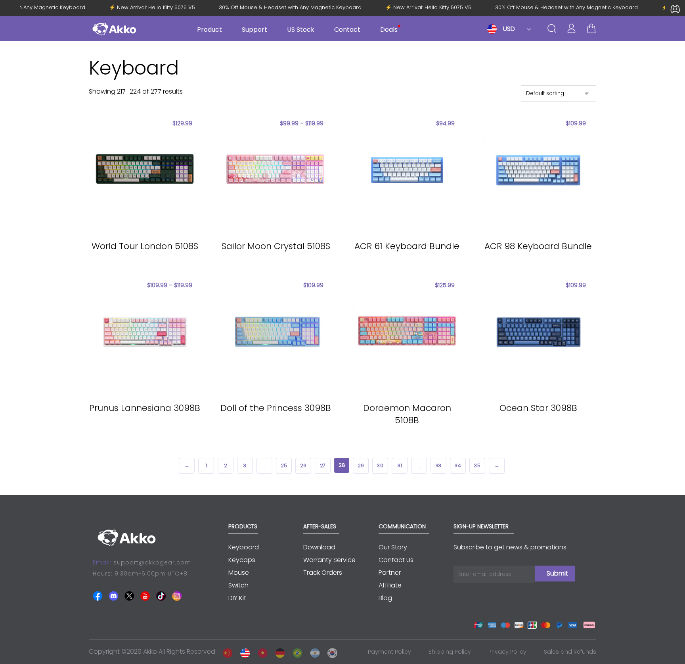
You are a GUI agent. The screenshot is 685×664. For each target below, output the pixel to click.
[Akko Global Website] (243, 651)
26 (303, 465)
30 (380, 465)
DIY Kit (237, 598)
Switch (238, 585)
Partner (390, 572)
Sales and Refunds (570, 652)
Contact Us (396, 559)
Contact (347, 29)
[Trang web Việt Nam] (260, 651)
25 (284, 465)
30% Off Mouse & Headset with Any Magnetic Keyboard (294, 7)
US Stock (300, 29)
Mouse (238, 572)
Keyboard (243, 547)
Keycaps (241, 559)
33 (438, 465)
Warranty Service (329, 559)
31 (399, 465)
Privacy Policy (507, 652)
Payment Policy (389, 652)
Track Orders (322, 572)
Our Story (393, 547)
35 (477, 465)
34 (458, 465)
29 (361, 465)
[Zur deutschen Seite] (278, 651)
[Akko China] (225, 651)
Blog (385, 598)
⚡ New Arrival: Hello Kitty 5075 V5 (156, 7)
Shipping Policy (450, 652)
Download (319, 547)
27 (322, 465)
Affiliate (390, 585)
